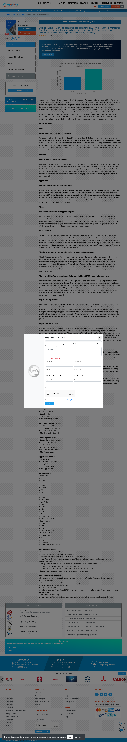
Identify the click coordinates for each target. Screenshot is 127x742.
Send (51, 403)
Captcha (48, 388)
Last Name (77, 361)
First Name (49, 361)
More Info (78, 737)
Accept (70, 737)
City (75, 380)
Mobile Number (78, 369)
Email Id (48, 369)
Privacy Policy (71, 400)
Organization (50, 380)
